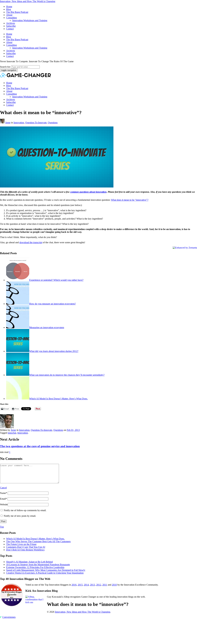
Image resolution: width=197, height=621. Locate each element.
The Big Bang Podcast (17, 12)
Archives (10, 23)
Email (3, 498)
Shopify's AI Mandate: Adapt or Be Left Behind (29, 561)
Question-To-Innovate (36, 122)
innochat (12, 433)
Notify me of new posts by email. (20, 516)
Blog (8, 9)
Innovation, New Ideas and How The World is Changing (27, 1)
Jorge (7, 122)
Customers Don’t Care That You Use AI (25, 547)
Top (2, 526)
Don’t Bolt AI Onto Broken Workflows (25, 549)
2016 (74, 584)
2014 (86, 584)
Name (3, 493)
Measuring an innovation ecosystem (46, 327)
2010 (114, 584)
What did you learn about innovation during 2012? (53, 351)
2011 (104, 584)
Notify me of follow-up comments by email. (25, 510)
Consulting (11, 17)
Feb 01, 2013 (73, 430)
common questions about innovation (88, 192)
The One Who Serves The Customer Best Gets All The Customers (38, 541)
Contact (10, 28)
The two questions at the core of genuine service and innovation (40, 446)
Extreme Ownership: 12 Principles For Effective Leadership (35, 567)
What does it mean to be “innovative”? (129, 200)
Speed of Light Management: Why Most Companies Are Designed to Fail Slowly (45, 570)
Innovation (19, 122)
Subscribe (11, 26)
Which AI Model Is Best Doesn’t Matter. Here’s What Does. (58, 398)
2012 (98, 584)
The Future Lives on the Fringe (21, 544)
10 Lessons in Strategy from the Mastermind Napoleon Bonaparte (38, 564)
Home (9, 6)
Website (4, 504)
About (9, 15)
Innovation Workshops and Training (29, 20)
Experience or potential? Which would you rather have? (56, 280)
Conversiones (9, 617)
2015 (80, 584)
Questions (53, 122)
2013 (92, 584)
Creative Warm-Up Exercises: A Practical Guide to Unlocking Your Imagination (45, 573)
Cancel (3, 487)
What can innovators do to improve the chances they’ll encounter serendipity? (67, 375)
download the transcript (30, 242)
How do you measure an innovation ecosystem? (52, 303)
